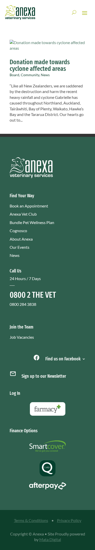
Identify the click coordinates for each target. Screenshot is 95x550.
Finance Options (23, 431)
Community (30, 75)
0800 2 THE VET (33, 295)
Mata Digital (50, 539)
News (45, 75)
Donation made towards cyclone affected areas (40, 65)
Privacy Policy (69, 520)
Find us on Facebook (62, 358)
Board (14, 75)
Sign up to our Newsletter (44, 376)
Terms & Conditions (31, 520)
